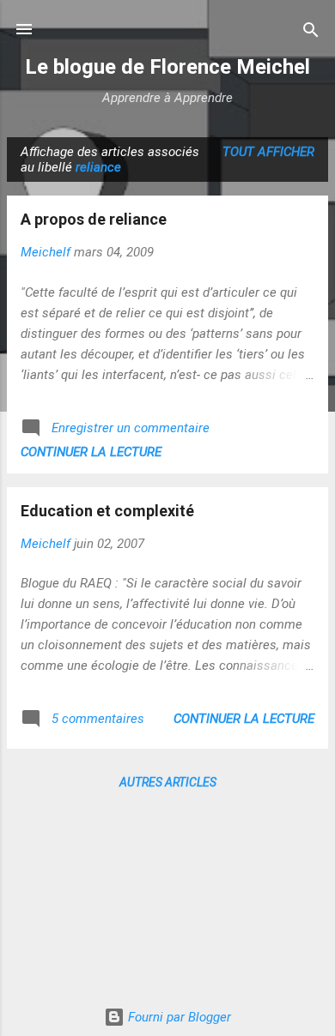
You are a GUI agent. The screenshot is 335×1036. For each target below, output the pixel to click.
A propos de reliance (94, 219)
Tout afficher (268, 152)
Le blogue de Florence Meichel (167, 67)
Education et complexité (107, 511)
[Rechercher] (311, 31)
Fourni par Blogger (178, 1017)
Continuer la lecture (91, 452)
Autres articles (167, 782)
